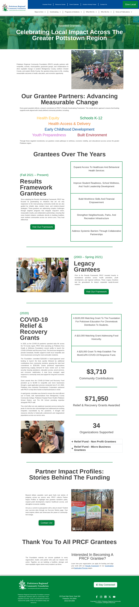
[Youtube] (114, 597)
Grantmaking (54, 12)
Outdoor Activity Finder (89, 4)
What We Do (90, 12)
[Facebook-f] (97, 597)
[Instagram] (101, 597)
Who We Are (105, 12)
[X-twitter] (110, 597)
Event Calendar (74, 4)
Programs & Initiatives (72, 12)
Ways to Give (39, 12)
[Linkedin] (105, 597)
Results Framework (92, 566)
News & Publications (123, 12)
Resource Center (60, 4)
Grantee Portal (47, 4)
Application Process (81, 568)
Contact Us (103, 4)
